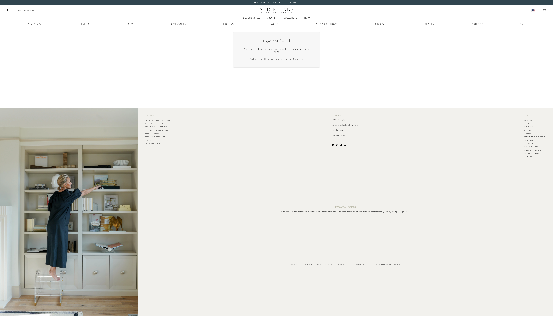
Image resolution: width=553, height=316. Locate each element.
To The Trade (529, 140)
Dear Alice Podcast (532, 150)
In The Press (529, 127)
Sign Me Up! (405, 211)
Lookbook (528, 120)
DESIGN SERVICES (251, 17)
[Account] (539, 10)
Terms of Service (153, 133)
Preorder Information (155, 137)
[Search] (8, 10)
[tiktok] (349, 145)
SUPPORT (149, 115)
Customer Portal (153, 143)
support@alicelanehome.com (345, 124)
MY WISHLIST (29, 10)
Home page (269, 59)
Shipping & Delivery (154, 124)
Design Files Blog (532, 147)
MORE (527, 115)
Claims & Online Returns (156, 127)
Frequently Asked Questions (158, 120)
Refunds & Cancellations (156, 130)
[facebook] (333, 145)
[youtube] (345, 145)
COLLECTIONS (290, 17)
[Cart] (544, 10)
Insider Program (531, 153)
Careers (527, 133)
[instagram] (337, 145)
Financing (528, 157)
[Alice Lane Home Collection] (276, 10)
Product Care (151, 140)
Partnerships (530, 143)
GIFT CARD (17, 10)
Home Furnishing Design (535, 137)
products (299, 59)
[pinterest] (341, 145)
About (526, 124)
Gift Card (528, 130)
